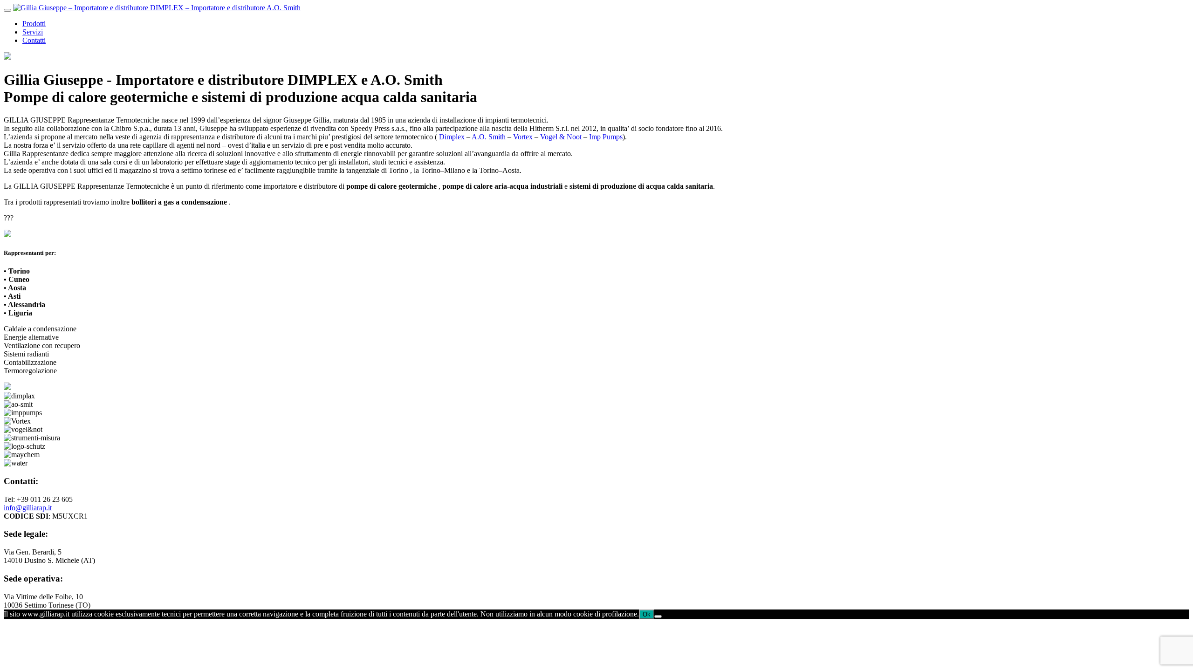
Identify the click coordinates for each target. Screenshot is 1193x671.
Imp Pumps (606, 137)
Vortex (523, 137)
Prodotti (34, 23)
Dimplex (452, 137)
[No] (658, 616)
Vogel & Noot (561, 137)
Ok (647, 614)
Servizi (32, 32)
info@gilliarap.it (28, 508)
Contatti (34, 40)
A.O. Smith (489, 137)
